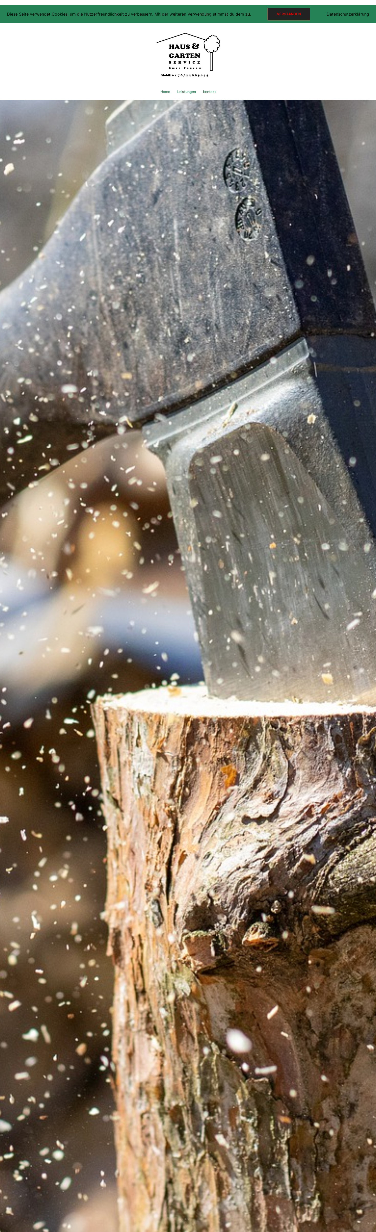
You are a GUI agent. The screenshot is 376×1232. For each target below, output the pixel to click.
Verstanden (289, 14)
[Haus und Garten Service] (188, 57)
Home (165, 91)
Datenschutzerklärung (348, 14)
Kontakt (209, 91)
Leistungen (186, 91)
